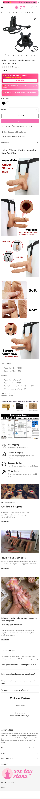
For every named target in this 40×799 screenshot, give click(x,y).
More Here (5, 522)
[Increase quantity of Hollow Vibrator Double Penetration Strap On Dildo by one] (36, 110)
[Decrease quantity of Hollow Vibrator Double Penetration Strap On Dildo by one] (11, 110)
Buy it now (20, 121)
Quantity (4, 110)
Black (3, 103)
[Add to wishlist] (35, 19)
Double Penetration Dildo (16, 13)
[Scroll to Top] (37, 789)
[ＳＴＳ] (20, 7)
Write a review (20, 705)
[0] (36, 7)
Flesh (8, 103)
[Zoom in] (35, 49)
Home (3, 13)
